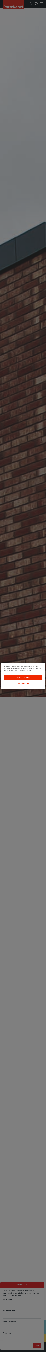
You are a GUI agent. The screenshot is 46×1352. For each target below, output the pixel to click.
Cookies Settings (23, 683)
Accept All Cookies (23, 677)
